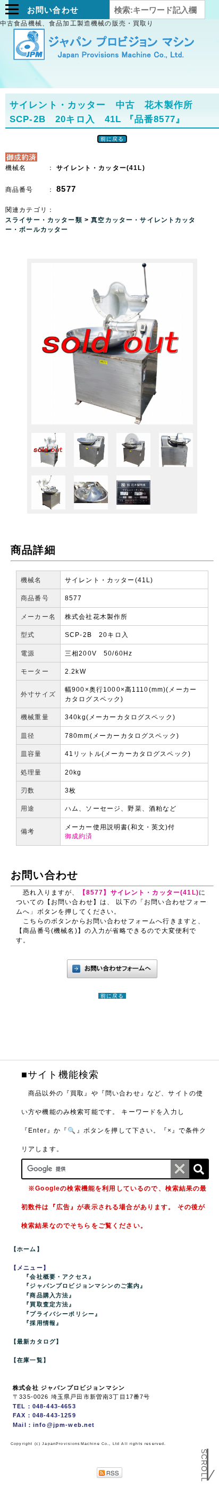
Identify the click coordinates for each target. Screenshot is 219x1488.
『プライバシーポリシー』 (62, 1314)
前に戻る (112, 139)
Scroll (204, 1463)
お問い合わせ (53, 9)
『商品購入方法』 (49, 1295)
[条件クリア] (180, 1169)
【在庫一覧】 (30, 1360)
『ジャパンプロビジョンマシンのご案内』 (84, 1285)
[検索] (198, 1169)
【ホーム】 (27, 1249)
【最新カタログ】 (36, 1341)
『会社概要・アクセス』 (59, 1276)
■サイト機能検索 (60, 1074)
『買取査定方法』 (49, 1304)
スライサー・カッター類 (45, 220)
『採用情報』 (42, 1323)
